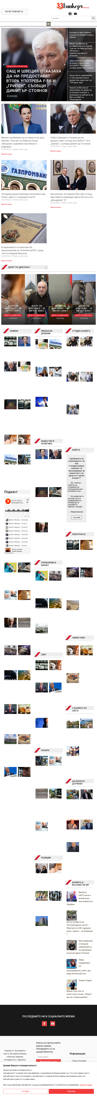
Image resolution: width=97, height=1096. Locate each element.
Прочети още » (6, 154)
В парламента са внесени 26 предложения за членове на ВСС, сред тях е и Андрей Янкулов (22, 250)
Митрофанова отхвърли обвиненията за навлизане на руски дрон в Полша (80, 947)
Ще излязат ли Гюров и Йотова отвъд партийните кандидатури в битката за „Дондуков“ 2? (71, 197)
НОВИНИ (14, 331)
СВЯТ (43, 654)
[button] (48, 24)
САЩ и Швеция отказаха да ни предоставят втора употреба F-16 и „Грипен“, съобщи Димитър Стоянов (70, 140)
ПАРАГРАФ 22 (79, 534)
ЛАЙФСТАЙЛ (78, 638)
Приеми (71, 1091)
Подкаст (11, 492)
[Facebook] (70, 14)
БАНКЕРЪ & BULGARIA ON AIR (80, 883)
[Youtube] (75, 14)
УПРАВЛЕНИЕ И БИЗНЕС (48, 563)
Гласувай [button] (76, 517)
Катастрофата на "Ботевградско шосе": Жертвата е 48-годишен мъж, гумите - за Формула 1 (80, 928)
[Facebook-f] (44, 1023)
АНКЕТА (76, 450)
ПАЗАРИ (45, 750)
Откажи (25, 1091)
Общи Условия (86, 1085)
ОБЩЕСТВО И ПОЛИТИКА (47, 442)
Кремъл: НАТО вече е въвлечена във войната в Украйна (80, 898)
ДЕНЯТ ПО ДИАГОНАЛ (19, 267)
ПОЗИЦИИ (46, 858)
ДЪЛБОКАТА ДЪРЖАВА (78, 782)
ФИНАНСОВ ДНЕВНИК (46, 332)
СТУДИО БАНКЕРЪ (81, 331)
